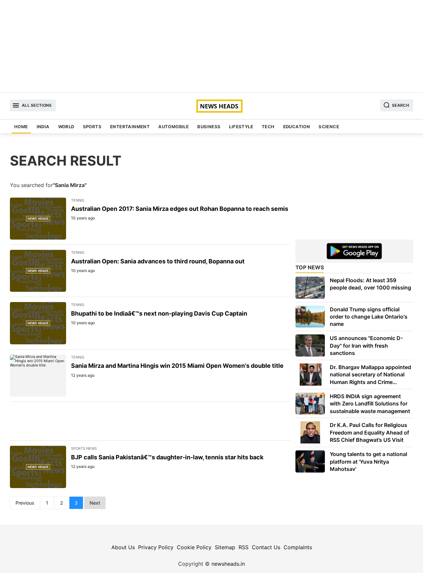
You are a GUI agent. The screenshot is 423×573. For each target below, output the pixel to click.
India (43, 126)
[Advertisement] (211, 46)
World (66, 126)
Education (296, 126)
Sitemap (225, 547)
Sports (92, 126)
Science (329, 126)
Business (208, 126)
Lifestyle (241, 126)
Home (21, 126)
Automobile (173, 126)
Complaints (298, 547)
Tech (268, 126)
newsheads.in (228, 563)
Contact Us (266, 547)
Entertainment (130, 126)
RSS (244, 547)
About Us (123, 547)
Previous (25, 503)
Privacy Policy (155, 547)
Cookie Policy (194, 547)
